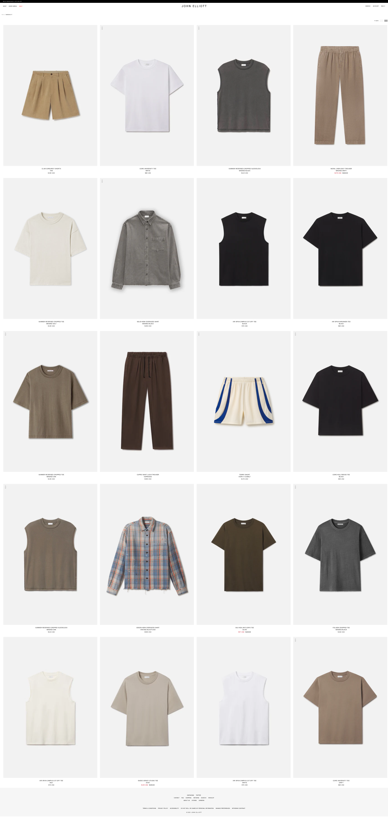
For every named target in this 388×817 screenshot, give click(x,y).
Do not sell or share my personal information (197, 808)
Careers (201, 800)
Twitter (198, 795)
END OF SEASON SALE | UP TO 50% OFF (12, 1)
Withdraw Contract (238, 808)
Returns (196, 798)
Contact (176, 798)
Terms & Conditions (149, 808)
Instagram (190, 795)
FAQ (182, 798)
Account (376, 6)
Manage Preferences (223, 808)
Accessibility (174, 808)
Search (367, 6)
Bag (383, 6)
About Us (187, 800)
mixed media (13, 6)
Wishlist (211, 798)
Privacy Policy (163, 808)
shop (4, 6)
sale (20, 6)
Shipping (188, 798)
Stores (194, 800)
